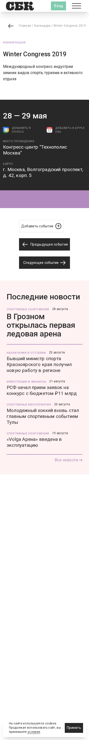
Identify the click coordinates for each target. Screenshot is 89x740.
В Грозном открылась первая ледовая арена (41, 325)
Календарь (42, 25)
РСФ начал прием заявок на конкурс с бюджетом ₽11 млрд (42, 390)
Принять (74, 728)
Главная (25, 25)
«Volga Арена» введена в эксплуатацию (34, 442)
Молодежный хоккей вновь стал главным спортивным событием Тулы (43, 416)
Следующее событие (41, 263)
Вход (58, 5)
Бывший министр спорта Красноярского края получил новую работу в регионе (39, 364)
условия (34, 732)
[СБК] (20, 6)
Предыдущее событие (49, 244)
